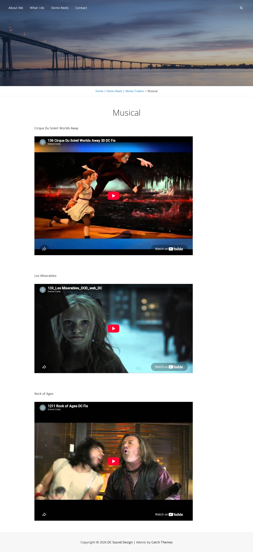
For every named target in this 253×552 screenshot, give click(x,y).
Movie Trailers (134, 91)
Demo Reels (59, 8)
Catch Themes (162, 542)
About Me (16, 8)
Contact (81, 8)
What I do (37, 8)
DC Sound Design (120, 542)
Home (99, 91)
